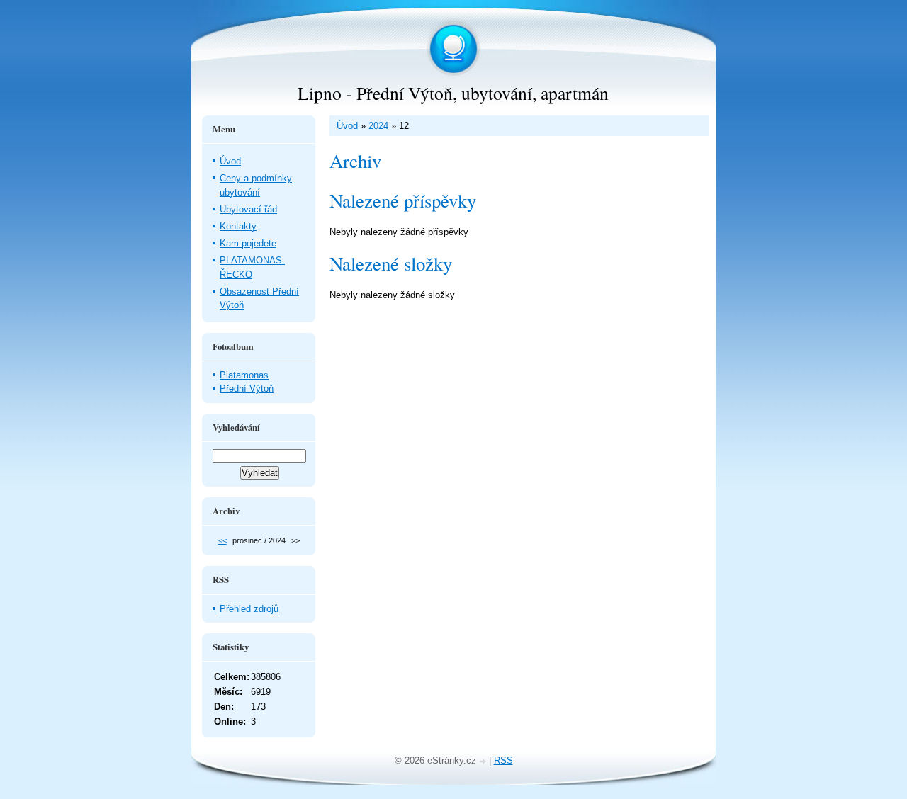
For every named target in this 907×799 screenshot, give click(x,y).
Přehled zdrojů (249, 609)
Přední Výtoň (247, 388)
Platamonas (244, 375)
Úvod (347, 125)
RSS (503, 760)
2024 (378, 125)
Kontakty (238, 226)
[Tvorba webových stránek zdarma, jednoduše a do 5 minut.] (484, 762)
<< (222, 540)
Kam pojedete (248, 243)
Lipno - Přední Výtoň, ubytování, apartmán (453, 93)
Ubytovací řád (248, 209)
